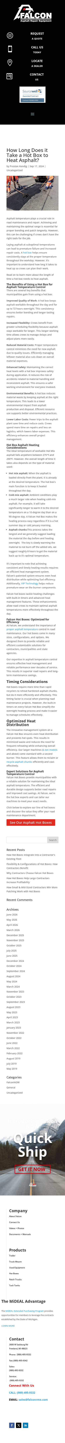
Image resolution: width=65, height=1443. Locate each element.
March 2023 (13, 1022)
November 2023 (15, 991)
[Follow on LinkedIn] (25, 1425)
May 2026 (11, 919)
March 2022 (13, 1048)
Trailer (12, 1255)
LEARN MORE (8, 1325)
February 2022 (14, 1053)
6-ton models (50, 749)
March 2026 (13, 930)
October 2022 (14, 1038)
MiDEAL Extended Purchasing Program (25, 1310)
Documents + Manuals (20, 1234)
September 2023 (15, 1002)
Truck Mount (15, 1261)
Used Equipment (17, 1267)
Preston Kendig (18, 166)
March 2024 (13, 986)
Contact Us (14, 1222)
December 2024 (15, 961)
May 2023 (11, 1012)
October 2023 (14, 996)
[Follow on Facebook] (11, 1425)
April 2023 (12, 1017)
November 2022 (15, 1032)
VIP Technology (29, 583)
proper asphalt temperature (22, 629)
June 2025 (12, 955)
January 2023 (13, 1027)
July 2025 (11, 950)
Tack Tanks (14, 1285)
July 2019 (11, 1063)
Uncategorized (14, 170)
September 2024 (15, 971)
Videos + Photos (16, 1228)
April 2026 (12, 924)
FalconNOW (13, 1082)
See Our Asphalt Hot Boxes (31, 822)
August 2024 (13, 976)
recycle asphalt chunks (19, 761)
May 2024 (11, 981)
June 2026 (12, 914)
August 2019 (13, 1058)
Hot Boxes (14, 1273)
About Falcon (15, 1216)
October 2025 (14, 945)
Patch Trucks (15, 1279)
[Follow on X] (18, 1425)
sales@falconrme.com (33, 1399)
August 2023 (13, 1007)
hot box (27, 252)
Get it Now (31, 1169)
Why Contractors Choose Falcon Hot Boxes (30, 873)
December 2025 (15, 935)
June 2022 (12, 1043)
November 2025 (15, 940)
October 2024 (14, 966)
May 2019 (11, 1068)
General (10, 1087)
